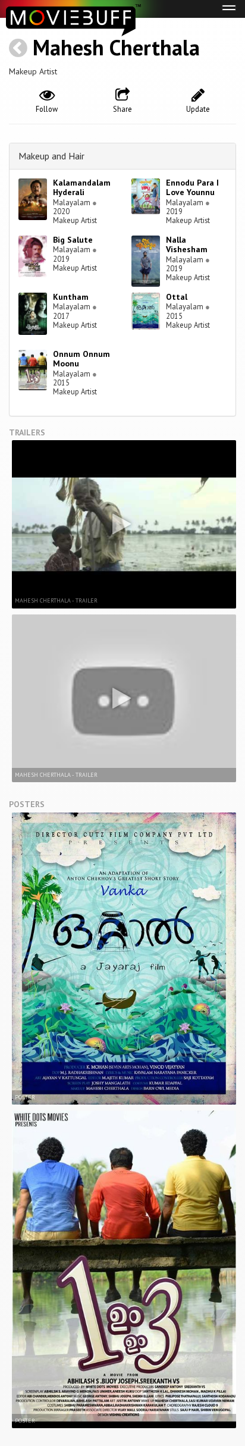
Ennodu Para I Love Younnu (192, 187)
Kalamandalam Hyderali (82, 187)
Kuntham (71, 296)
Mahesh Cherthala (116, 47)
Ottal (176, 296)
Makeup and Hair (51, 156)
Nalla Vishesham (187, 244)
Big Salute (73, 239)
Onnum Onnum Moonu (81, 359)
